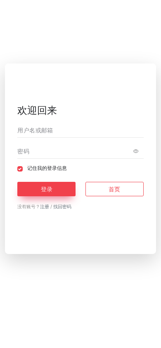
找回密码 (62, 206)
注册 (44, 206)
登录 (46, 189)
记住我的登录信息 (47, 168)
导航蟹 (100, 340)
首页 (114, 189)
